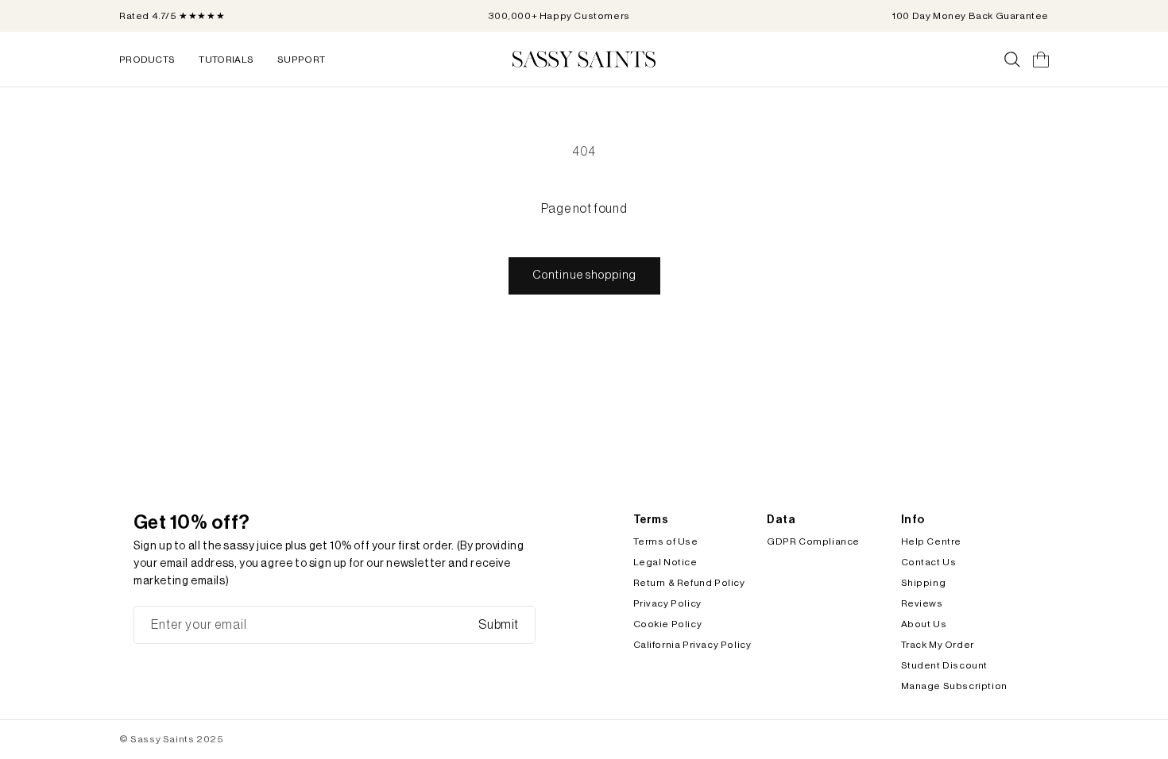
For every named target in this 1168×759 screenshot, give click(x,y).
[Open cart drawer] (1041, 59)
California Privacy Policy (692, 644)
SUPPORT (301, 59)
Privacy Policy (667, 603)
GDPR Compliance (813, 541)
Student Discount (944, 665)
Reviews (922, 603)
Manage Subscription (954, 686)
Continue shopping (584, 275)
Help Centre (931, 541)
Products (147, 59)
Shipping (923, 583)
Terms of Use (665, 541)
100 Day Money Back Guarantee (970, 16)
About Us (924, 624)
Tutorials (226, 59)
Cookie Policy (667, 624)
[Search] (1012, 59)
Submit (498, 624)
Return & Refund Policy (689, 583)
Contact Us (929, 562)
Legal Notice (665, 562)
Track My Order (937, 644)
